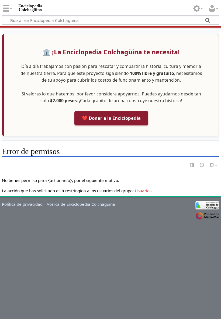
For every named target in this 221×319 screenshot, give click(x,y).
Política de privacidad (22, 204)
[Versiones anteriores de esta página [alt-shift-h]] (202, 165)
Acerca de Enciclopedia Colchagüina (81, 204)
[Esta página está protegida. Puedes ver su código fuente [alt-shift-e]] (192, 165)
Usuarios (143, 190)
